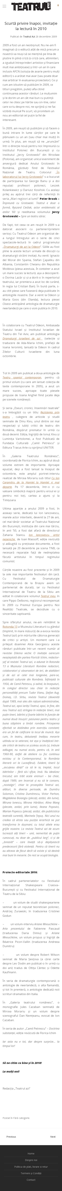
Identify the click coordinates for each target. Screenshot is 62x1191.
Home (31, 1153)
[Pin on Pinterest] (58, 1118)
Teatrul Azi (29, 36)
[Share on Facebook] (48, 1118)
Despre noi (31, 1160)
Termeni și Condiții (31, 1173)
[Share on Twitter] (53, 1118)
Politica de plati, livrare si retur (31, 1166)
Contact (31, 1179)
